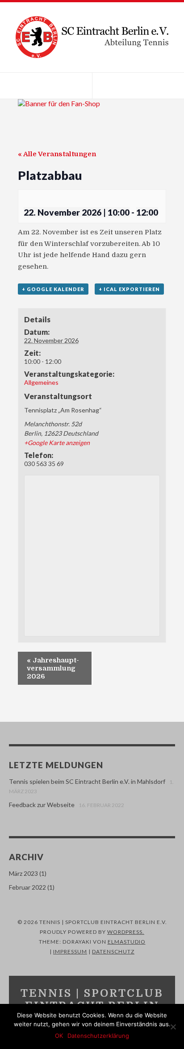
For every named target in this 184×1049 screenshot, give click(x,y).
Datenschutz (113, 951)
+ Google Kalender (53, 289)
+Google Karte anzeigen (57, 442)
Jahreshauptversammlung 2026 (53, 668)
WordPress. (125, 931)
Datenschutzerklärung (98, 1035)
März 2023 (23, 873)
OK (59, 1035)
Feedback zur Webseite (42, 804)
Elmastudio (127, 941)
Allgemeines (41, 382)
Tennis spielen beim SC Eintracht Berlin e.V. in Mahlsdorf (87, 781)
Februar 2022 (27, 887)
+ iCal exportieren (129, 289)
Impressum (70, 951)
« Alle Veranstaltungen (57, 154)
